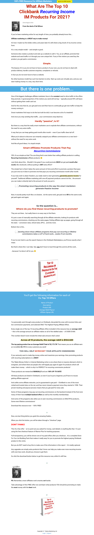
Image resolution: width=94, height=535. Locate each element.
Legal (44, 533)
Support (49, 533)
